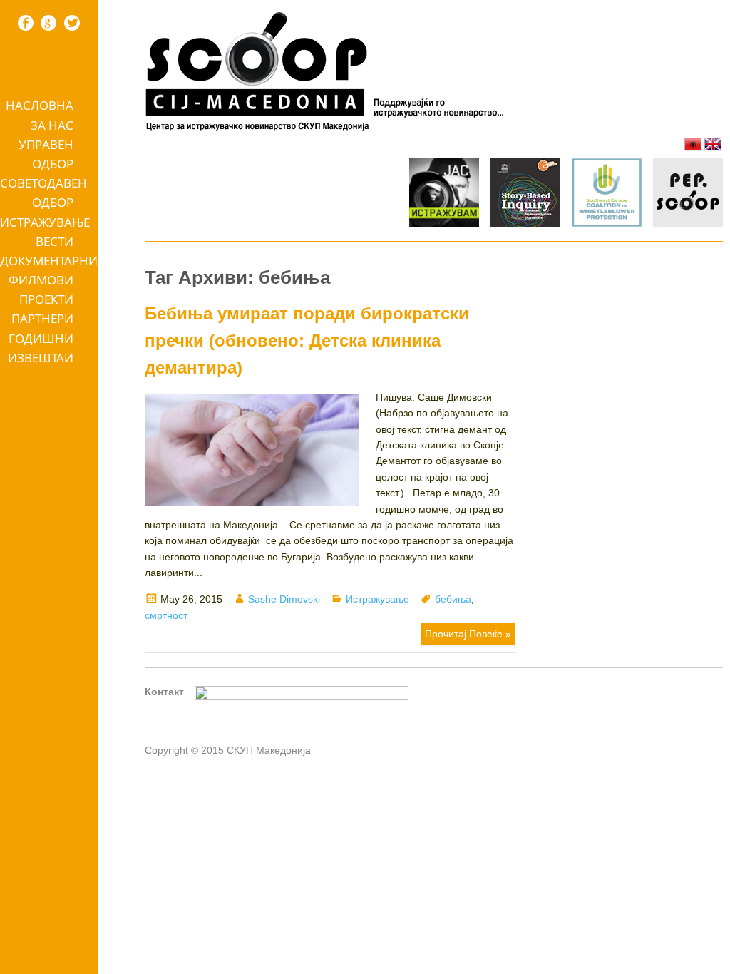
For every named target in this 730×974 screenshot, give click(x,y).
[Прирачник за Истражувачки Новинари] (525, 194)
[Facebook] (26, 23)
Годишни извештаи (40, 348)
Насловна (39, 105)
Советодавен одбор (43, 192)
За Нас (52, 125)
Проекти (46, 299)
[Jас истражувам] (444, 194)
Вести (54, 241)
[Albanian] (692, 144)
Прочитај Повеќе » (468, 634)
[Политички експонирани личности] (688, 194)
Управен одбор (46, 154)
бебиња (453, 599)
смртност (166, 615)
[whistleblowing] (607, 194)
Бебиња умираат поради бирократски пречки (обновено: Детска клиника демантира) (307, 341)
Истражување (45, 222)
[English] (712, 144)
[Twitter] (72, 23)
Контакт (164, 691)
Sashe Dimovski (284, 599)
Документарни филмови (49, 270)
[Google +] (48, 23)
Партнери (42, 318)
